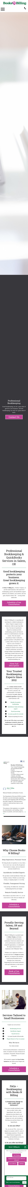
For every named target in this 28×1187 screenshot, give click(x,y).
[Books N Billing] (6, 762)
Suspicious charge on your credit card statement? (16, 1159)
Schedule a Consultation (14, 905)
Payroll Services (16, 1033)
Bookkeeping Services (15, 1028)
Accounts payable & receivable (15, 714)
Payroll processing (15, 711)
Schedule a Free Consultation (14, 603)
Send (24, 1182)
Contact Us (14, 417)
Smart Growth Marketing (14, 1182)
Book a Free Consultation (14, 972)
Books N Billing (10, 788)
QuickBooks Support (15, 1031)
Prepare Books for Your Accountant (15, 1039)
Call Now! (21, 1163)
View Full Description (14, 664)
